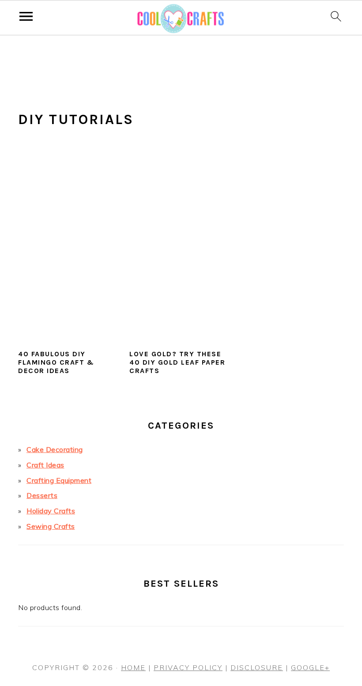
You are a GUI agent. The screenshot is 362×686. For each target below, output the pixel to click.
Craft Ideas (45, 464)
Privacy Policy (188, 667)
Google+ (310, 667)
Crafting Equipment (58, 480)
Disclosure (256, 667)
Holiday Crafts (50, 510)
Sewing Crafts (50, 526)
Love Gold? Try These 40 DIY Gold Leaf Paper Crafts (177, 362)
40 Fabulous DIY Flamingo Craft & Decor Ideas (56, 362)
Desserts (41, 495)
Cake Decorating (54, 449)
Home (133, 667)
